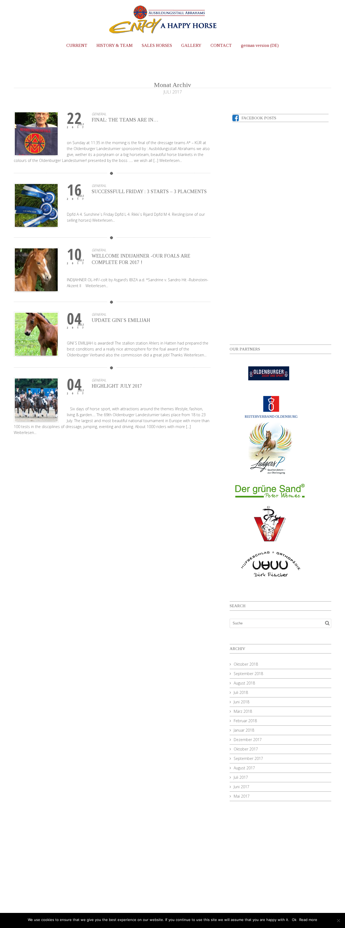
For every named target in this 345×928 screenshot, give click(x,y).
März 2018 (243, 711)
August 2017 (244, 767)
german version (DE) (260, 45)
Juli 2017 (241, 777)
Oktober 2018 (246, 664)
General (99, 114)
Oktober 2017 (246, 749)
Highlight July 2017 (117, 386)
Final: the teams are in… (125, 120)
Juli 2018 (241, 692)
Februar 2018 (245, 720)
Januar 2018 (244, 730)
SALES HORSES (157, 45)
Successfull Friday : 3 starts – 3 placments (149, 191)
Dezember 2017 (248, 739)
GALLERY (191, 45)
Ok (294, 919)
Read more (308, 919)
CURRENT (76, 45)
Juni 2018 (241, 701)
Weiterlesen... (170, 160)
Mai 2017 (242, 796)
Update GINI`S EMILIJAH (121, 320)
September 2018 (248, 673)
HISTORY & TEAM (114, 45)
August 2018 (244, 683)
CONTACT (221, 45)
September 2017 (248, 758)
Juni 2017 (241, 786)
